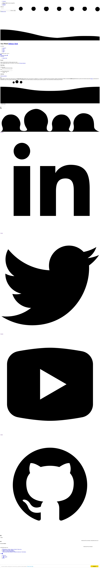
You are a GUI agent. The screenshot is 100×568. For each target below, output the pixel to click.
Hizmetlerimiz (4, 108)
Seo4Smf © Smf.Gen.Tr (17, 551)
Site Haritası (24, 551)
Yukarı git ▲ (19, 549)
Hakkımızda (3, 105)
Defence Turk (13, 44)
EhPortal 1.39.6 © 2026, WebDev (8, 550)
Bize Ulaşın (3, 106)
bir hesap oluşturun (22, 63)
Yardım (9, 549)
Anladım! (94, 566)
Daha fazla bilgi (30, 566)
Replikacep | (5, 549)
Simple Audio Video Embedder (7, 551)
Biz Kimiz (3, 107)
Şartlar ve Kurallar (14, 549)
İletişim (91, 78)
